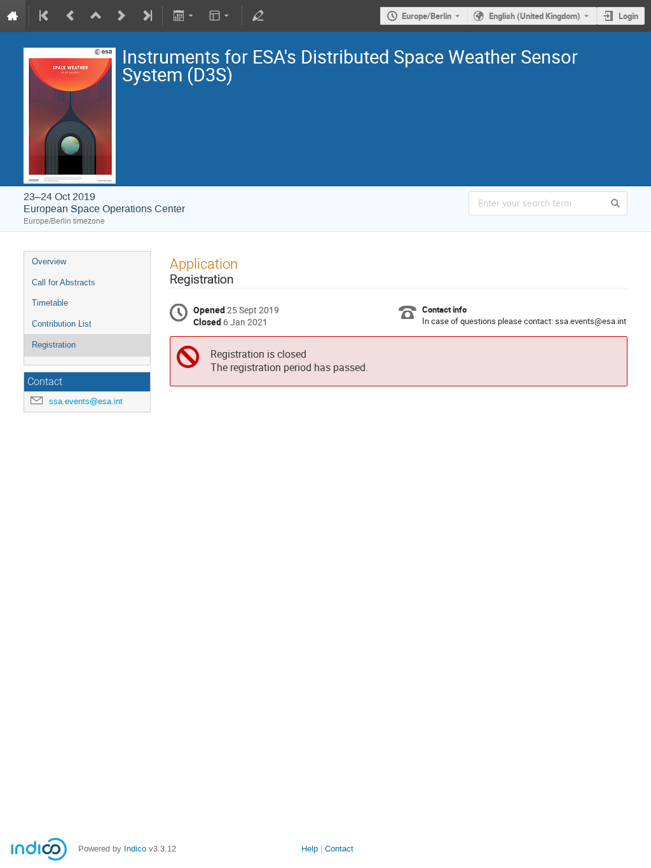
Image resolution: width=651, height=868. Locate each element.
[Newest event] (146, 16)
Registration (54, 344)
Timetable (50, 303)
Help (309, 848)
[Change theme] (220, 16)
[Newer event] (121, 16)
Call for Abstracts (63, 282)
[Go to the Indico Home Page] (12, 16)
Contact (339, 848)
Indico (135, 848)
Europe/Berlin (426, 16)
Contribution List (62, 324)
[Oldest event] (45, 16)
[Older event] (70, 16)
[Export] (184, 16)
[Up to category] (96, 16)
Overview (49, 261)
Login (628, 16)
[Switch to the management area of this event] (258, 16)
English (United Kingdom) (534, 16)
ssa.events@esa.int (86, 401)
